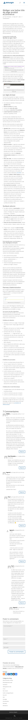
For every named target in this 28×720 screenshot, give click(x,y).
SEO (20, 16)
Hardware (5, 684)
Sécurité (5, 695)
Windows (5, 703)
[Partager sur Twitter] (6, 675)
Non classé (5, 690)
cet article (19, 172)
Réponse (22, 451)
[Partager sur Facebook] (9, 675)
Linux (4, 688)
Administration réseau (8, 680)
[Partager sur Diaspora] (14, 675)
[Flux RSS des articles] (4, 675)
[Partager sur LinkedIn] (11, 675)
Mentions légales (13, 712)
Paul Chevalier (8, 16)
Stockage (5, 699)
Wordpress (5, 705)
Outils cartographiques (8, 693)
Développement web (7, 682)
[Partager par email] (16, 675)
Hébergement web (7, 686)
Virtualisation (6, 701)
